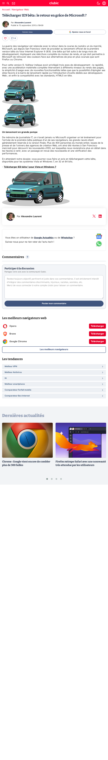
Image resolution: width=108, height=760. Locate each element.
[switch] (98, 3)
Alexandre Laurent (22, 23)
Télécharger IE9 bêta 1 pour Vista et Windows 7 (30, 167)
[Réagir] (5, 38)
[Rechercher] (8, 4)
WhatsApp (67, 238)
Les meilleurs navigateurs (54, 349)
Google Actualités (44, 238)
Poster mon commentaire (54, 304)
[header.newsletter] (13, 4)
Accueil (6, 10)
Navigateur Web (20, 10)
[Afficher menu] (3, 3)
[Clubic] (54, 3)
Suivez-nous (27, 32)
